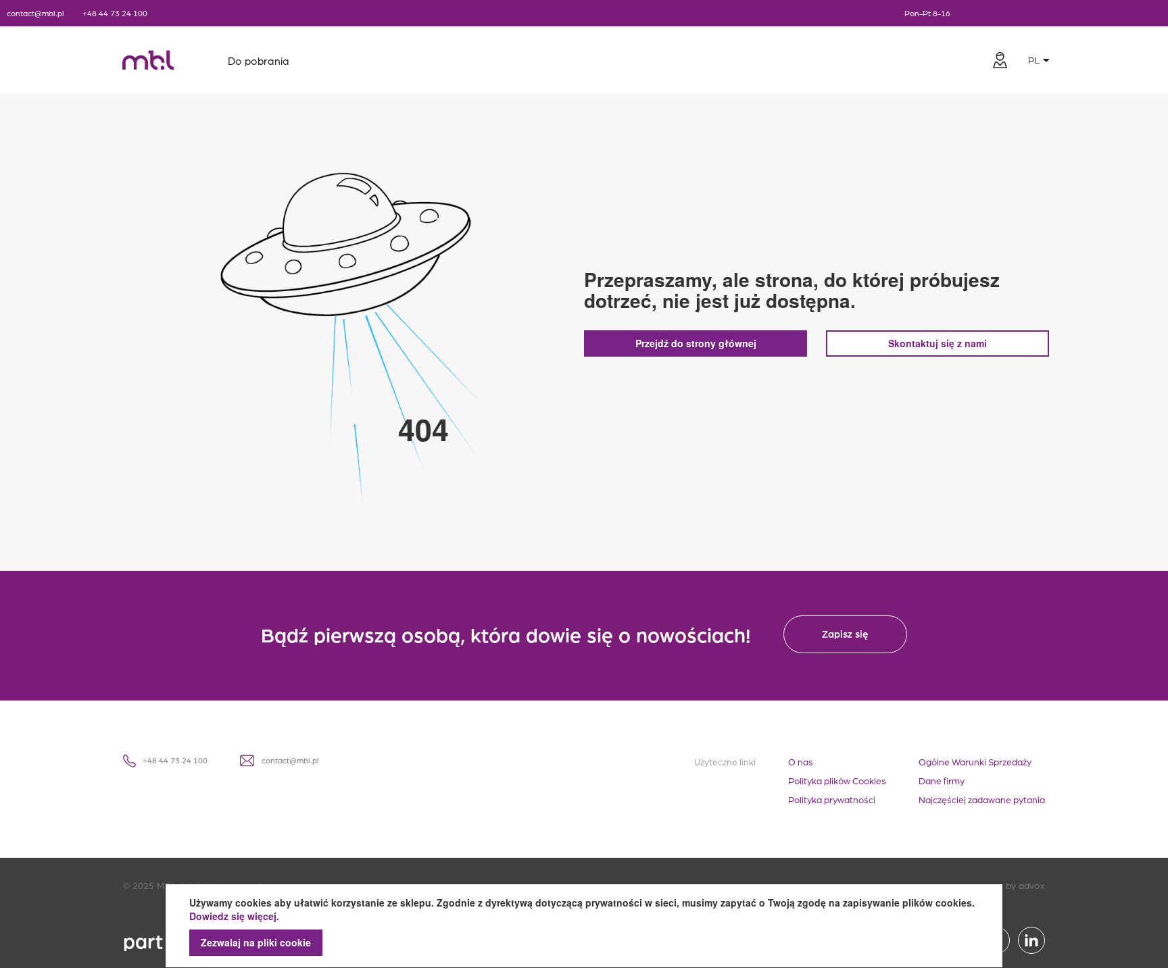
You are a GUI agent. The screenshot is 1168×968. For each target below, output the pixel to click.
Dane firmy (942, 780)
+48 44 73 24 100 (114, 12)
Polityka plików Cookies (837, 780)
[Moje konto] (1000, 60)
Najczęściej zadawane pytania (982, 799)
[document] (584, 925)
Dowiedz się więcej (232, 916)
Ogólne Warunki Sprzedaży (975, 761)
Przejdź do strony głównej (695, 343)
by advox (1025, 885)
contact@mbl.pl (35, 12)
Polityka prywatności (831, 799)
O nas (800, 761)
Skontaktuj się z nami (937, 343)
